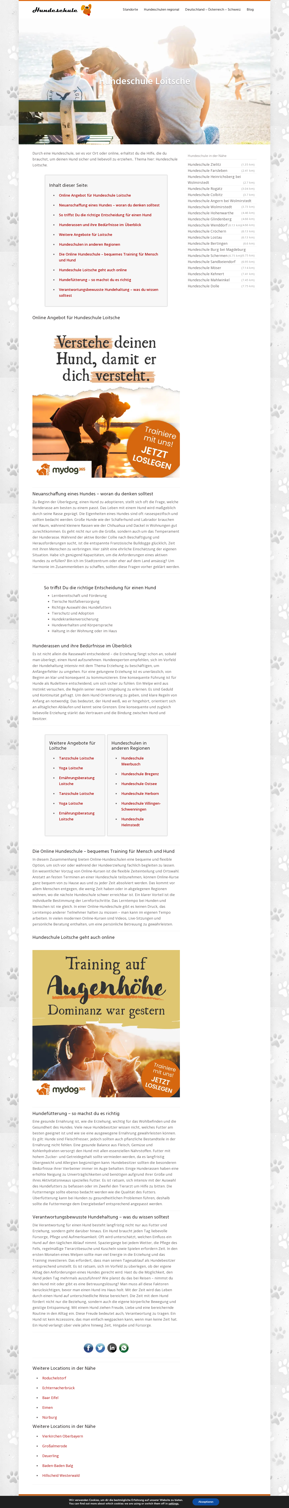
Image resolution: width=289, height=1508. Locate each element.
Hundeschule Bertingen (221, 243)
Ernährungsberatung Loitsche (77, 780)
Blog (250, 10)
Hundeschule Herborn (140, 793)
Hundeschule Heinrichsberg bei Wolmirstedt (221, 179)
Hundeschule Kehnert (221, 273)
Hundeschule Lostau (221, 237)
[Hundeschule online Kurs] (61, 10)
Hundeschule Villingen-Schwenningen (141, 806)
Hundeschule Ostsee (139, 783)
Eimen (47, 1407)
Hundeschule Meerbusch (132, 761)
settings (173, 1503)
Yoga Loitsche (71, 768)
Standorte (130, 10)
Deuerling (50, 1455)
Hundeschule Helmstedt (132, 822)
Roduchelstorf (54, 1378)
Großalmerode (54, 1446)
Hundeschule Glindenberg (221, 219)
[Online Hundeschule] (106, 403)
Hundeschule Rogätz (221, 188)
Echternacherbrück (58, 1387)
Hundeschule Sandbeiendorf (221, 261)
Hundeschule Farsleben (221, 170)
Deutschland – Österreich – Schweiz (213, 10)
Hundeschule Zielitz (221, 164)
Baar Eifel (50, 1397)
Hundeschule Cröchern (221, 231)
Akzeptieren (205, 1502)
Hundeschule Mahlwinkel (221, 280)
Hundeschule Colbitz (221, 194)
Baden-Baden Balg (57, 1465)
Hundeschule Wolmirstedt (221, 207)
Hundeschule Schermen (214, 255)
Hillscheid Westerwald (61, 1475)
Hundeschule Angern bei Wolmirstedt (221, 201)
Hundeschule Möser (221, 267)
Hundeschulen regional (161, 10)
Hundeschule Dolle (221, 286)
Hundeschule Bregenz (140, 773)
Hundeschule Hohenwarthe (221, 213)
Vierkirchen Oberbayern (62, 1436)
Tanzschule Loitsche (76, 758)
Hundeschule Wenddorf (214, 225)
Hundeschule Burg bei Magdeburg (221, 250)
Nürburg (49, 1417)
